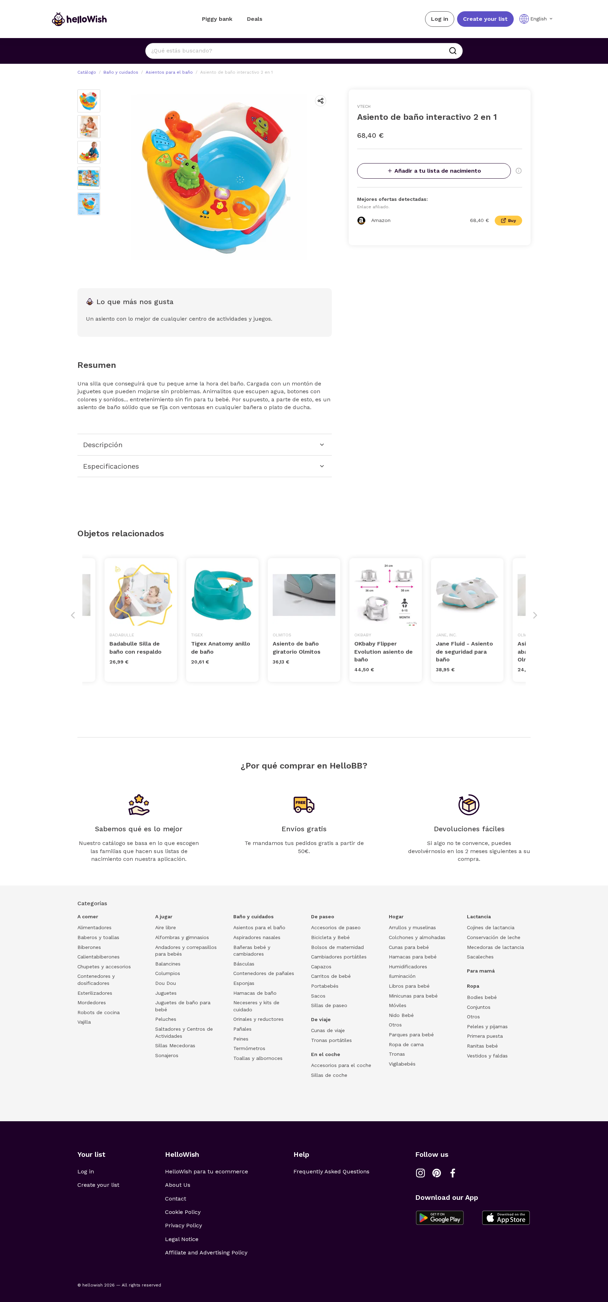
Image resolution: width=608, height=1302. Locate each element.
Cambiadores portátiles (339, 956)
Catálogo (86, 72)
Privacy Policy (183, 1225)
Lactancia (479, 916)
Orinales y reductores (258, 1019)
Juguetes (166, 993)
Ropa (473, 986)
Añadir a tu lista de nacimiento (437, 170)
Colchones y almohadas (417, 937)
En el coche (325, 1054)
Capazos (321, 966)
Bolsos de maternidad (337, 947)
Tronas (397, 1054)
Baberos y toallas (98, 937)
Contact (175, 1198)
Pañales (242, 1029)
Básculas (243, 964)
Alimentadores (94, 927)
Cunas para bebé (409, 947)
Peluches (165, 1019)
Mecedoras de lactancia (495, 947)
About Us (177, 1184)
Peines (240, 1039)
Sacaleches (480, 956)
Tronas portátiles (331, 1040)
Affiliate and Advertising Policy (206, 1252)
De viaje (321, 1019)
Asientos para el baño (169, 72)
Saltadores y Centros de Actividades (184, 1032)
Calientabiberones (98, 956)
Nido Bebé (401, 1015)
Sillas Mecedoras (175, 1045)
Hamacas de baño (255, 993)
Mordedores (91, 1002)
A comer (87, 916)
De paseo (322, 916)
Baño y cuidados (120, 72)
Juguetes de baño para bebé (182, 1006)
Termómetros (249, 1048)
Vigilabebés (402, 1064)
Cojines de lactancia (490, 927)
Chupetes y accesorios (104, 966)
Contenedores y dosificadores (96, 979)
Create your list (485, 19)
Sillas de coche (329, 1075)
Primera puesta (485, 1036)
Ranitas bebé (482, 1046)
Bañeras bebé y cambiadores (251, 950)
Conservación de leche (493, 937)
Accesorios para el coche (341, 1065)
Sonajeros (166, 1055)
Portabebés (324, 986)
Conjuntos (478, 1007)
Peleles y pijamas (487, 1026)
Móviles (397, 1005)
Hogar (396, 916)
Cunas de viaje (328, 1030)
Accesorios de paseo (336, 927)
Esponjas (243, 983)
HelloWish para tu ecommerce (206, 1171)
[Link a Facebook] (453, 1173)
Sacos (318, 996)
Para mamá (481, 971)
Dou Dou (165, 983)
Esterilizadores (94, 993)
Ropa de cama (406, 1044)
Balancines (167, 964)
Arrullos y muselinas (412, 927)
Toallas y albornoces (258, 1058)
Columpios (167, 973)
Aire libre (165, 927)
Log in (439, 19)
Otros (395, 1025)
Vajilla (84, 1022)
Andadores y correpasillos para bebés (186, 950)
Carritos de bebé (331, 976)
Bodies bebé (482, 997)
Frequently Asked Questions (331, 1171)
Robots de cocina (98, 1012)
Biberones (89, 947)
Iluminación (402, 976)
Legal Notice (181, 1239)
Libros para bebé (409, 986)
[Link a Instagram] (420, 1173)
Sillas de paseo (329, 1005)
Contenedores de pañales (263, 973)
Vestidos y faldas (487, 1056)
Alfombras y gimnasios (182, 937)
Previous (73, 615)
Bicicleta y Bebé (330, 937)
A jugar (163, 916)
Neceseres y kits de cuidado (256, 1006)
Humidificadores (408, 966)
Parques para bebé (411, 1034)
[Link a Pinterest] (436, 1173)
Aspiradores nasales (256, 937)
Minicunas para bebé (413, 996)
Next (535, 615)
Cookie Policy (183, 1212)
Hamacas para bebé (413, 956)
